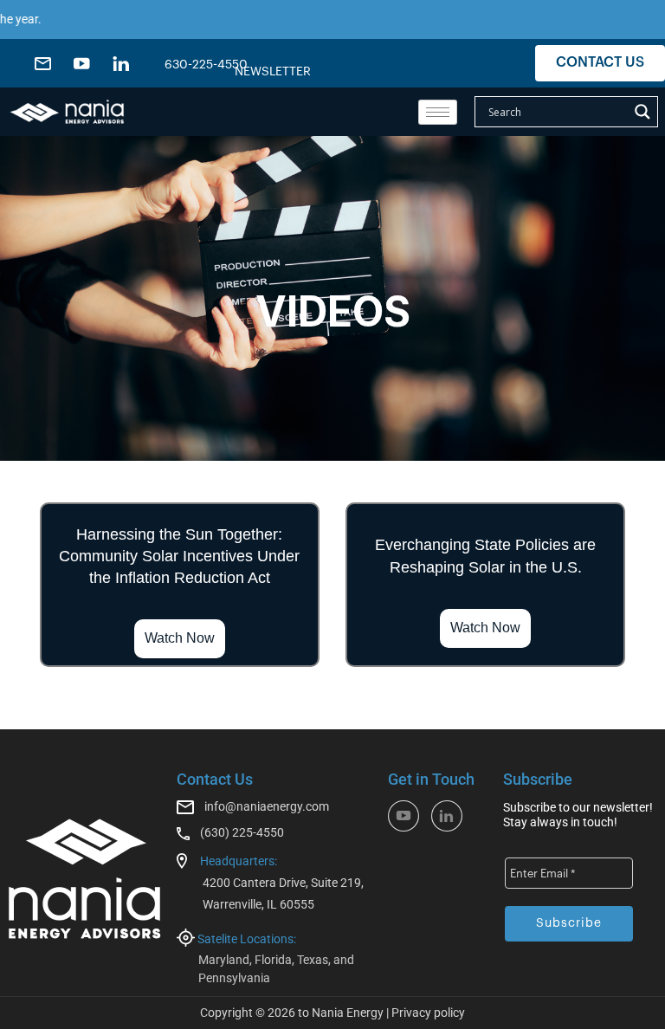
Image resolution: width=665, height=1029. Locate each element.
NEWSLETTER (273, 72)
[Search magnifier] (642, 111)
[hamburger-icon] (437, 112)
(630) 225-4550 (242, 832)
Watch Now (180, 638)
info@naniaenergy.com (266, 806)
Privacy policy (428, 1012)
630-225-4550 (206, 65)
